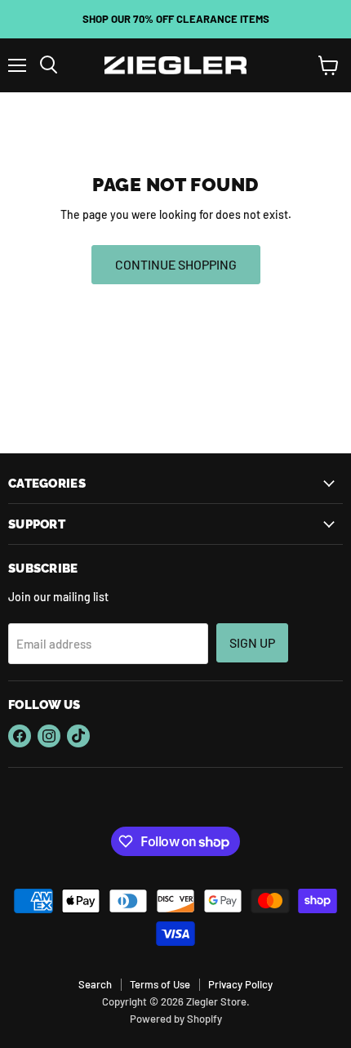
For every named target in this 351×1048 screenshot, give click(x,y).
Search (95, 984)
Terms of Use (160, 984)
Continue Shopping (176, 264)
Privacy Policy (240, 984)
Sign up (252, 642)
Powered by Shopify (176, 1018)
